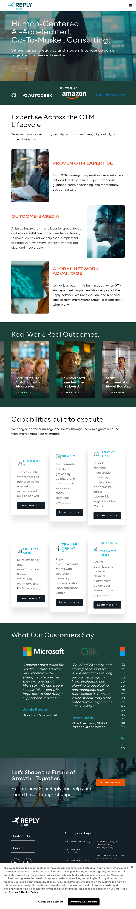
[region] (68, 886)
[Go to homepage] (20, 5)
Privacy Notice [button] (72, 851)
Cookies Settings (50, 902)
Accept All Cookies (83, 902)
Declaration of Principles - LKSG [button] (110, 857)
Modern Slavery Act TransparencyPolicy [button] (108, 845)
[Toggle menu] (130, 5)
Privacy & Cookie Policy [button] (77, 842)
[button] (21, 69)
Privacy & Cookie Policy (23, 892)
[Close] (132, 867)
